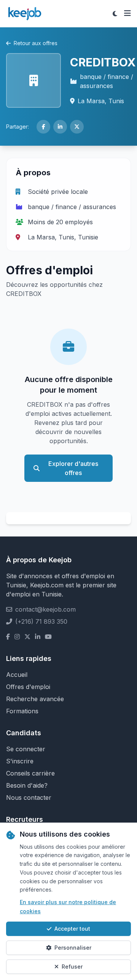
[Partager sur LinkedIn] (60, 127)
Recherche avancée (35, 699)
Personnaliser (72, 947)
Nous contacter (28, 797)
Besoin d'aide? (27, 785)
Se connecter (25, 749)
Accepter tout (72, 928)
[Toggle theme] (115, 14)
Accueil (16, 674)
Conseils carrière (30, 773)
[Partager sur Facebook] (43, 127)
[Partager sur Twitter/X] (77, 127)
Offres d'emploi (28, 687)
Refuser (72, 966)
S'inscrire (19, 761)
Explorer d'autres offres (73, 468)
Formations (22, 711)
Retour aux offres (35, 43)
